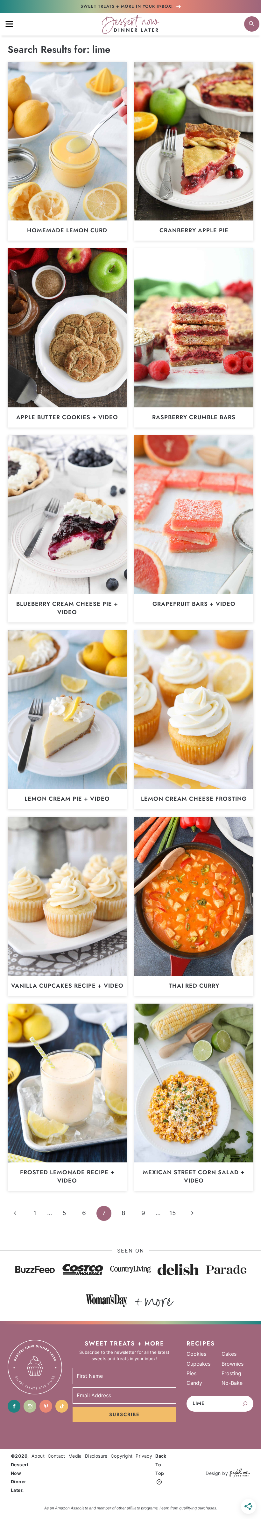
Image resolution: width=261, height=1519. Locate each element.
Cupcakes (198, 1364)
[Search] (245, 1404)
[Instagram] (30, 1406)
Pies (191, 1373)
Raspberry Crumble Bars (194, 417)
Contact (56, 1456)
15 (172, 1213)
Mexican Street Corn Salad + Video (194, 1176)
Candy (194, 1383)
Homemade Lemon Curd (67, 230)
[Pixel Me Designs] (239, 1473)
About (38, 1456)
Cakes (229, 1354)
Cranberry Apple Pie (194, 230)
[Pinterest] (45, 1406)
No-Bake (232, 1383)
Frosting (231, 1373)
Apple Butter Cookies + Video (67, 417)
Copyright (122, 1456)
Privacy (144, 1456)
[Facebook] (14, 1406)
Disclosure (96, 1456)
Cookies (196, 1354)
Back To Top (160, 1464)
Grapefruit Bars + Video (194, 604)
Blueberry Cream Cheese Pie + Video (67, 608)
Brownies (232, 1364)
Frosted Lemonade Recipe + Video (67, 1176)
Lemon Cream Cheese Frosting (194, 799)
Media (75, 1456)
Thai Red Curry (194, 986)
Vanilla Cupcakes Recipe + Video (67, 986)
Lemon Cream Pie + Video (67, 799)
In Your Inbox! (127, 6)
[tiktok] (61, 1406)
